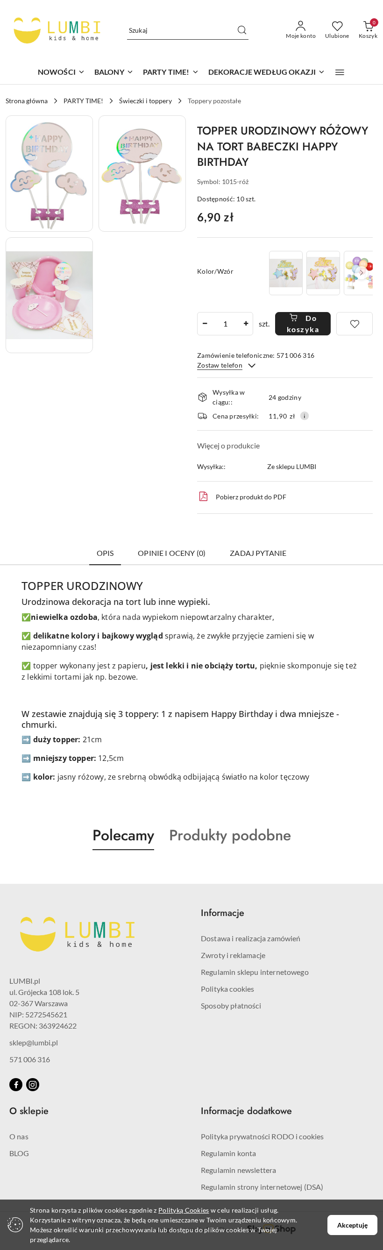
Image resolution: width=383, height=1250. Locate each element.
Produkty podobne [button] (230, 835)
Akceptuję (352, 1225)
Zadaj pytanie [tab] (258, 552)
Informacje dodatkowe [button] (246, 1111)
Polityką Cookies (183, 1210)
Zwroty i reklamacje (233, 955)
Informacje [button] (222, 913)
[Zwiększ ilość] (246, 323)
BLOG (19, 1153)
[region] (320, 273)
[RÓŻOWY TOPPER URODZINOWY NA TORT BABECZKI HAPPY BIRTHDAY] (323, 273)
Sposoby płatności (231, 1005)
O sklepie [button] (29, 1111)
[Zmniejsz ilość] (205, 323)
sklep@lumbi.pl (33, 1042)
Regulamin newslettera (238, 1169)
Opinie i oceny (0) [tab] (172, 552)
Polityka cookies (228, 988)
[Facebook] (15, 1084)
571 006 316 (29, 1059)
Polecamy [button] (123, 835)
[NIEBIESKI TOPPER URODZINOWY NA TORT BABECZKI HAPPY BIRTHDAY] (286, 273)
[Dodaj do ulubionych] (354, 323)
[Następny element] (361, 273)
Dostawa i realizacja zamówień (251, 938)
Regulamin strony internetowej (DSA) (262, 1186)
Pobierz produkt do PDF (251, 497)
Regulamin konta (228, 1153)
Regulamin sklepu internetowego (255, 971)
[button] (339, 72)
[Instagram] (32, 1084)
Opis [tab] (105, 552)
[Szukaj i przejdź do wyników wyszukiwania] (241, 30)
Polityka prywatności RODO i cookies (262, 1136)
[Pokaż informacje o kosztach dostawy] (304, 416)
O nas (18, 1136)
